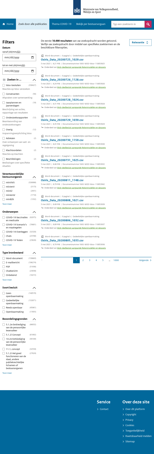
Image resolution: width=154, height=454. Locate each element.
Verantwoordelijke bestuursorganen (13, 175)
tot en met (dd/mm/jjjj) (13, 65)
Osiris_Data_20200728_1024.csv (62, 100)
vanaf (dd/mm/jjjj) (11, 51)
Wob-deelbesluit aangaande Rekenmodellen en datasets (81, 67)
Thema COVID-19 (61, 24)
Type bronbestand (12, 252)
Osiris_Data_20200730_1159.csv (62, 140)
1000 (116, 260)
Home (10, 24)
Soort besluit (9, 287)
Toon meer (7, 204)
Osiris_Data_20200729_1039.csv (62, 120)
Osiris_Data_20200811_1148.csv (62, 180)
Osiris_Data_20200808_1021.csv (62, 200)
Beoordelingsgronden (14, 318)
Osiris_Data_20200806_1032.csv (62, 220)
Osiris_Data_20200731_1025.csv (62, 160)
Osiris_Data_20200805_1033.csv (62, 240)
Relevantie (142, 43)
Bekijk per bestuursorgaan (90, 24)
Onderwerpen (10, 211)
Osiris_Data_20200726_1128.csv (62, 80)
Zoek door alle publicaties (32, 24)
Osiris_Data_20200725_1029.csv (62, 59)
